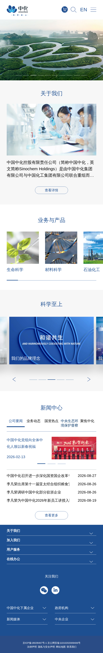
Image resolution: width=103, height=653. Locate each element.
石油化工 (91, 269)
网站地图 (61, 646)
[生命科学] (23, 248)
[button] (8, 50)
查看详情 (51, 190)
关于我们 (13, 530)
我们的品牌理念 (25, 358)
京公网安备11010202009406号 (63, 642)
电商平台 (68, 9)
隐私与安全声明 (46, 646)
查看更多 (51, 515)
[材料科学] (61, 248)
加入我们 (13, 540)
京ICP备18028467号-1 (35, 642)
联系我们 (71, 646)
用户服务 (13, 549)
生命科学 (15, 269)
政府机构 (61, 608)
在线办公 (13, 559)
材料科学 (53, 269)
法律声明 (32, 646)
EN (83, 9)
